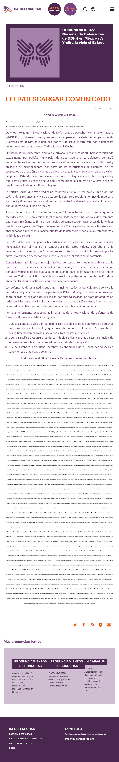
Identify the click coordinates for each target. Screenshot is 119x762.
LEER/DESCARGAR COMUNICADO (58, 100)
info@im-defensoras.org (79, 739)
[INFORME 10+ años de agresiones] (70, 9)
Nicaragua (95, 661)
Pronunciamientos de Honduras (30, 664)
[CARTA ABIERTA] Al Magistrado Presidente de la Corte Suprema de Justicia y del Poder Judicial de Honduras (59, 679)
